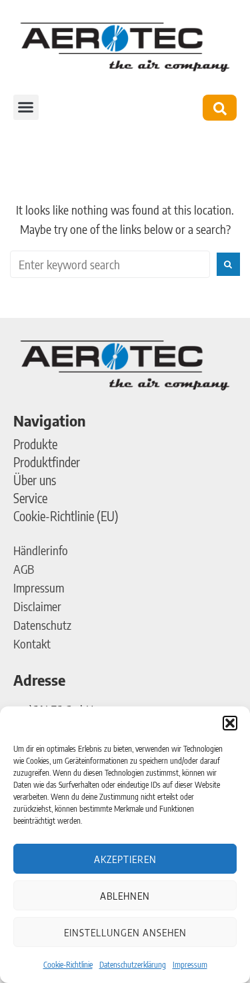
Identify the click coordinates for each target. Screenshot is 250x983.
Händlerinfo (40, 550)
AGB (23, 568)
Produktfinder (46, 462)
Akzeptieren (125, 859)
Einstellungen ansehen (125, 932)
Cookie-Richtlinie (68, 965)
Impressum (190, 965)
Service (30, 498)
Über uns (34, 480)
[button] (230, 723)
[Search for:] (110, 264)
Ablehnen (125, 896)
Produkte (35, 444)
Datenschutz (42, 624)
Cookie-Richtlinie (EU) (66, 516)
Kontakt (32, 643)
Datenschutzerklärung (132, 965)
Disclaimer (37, 606)
